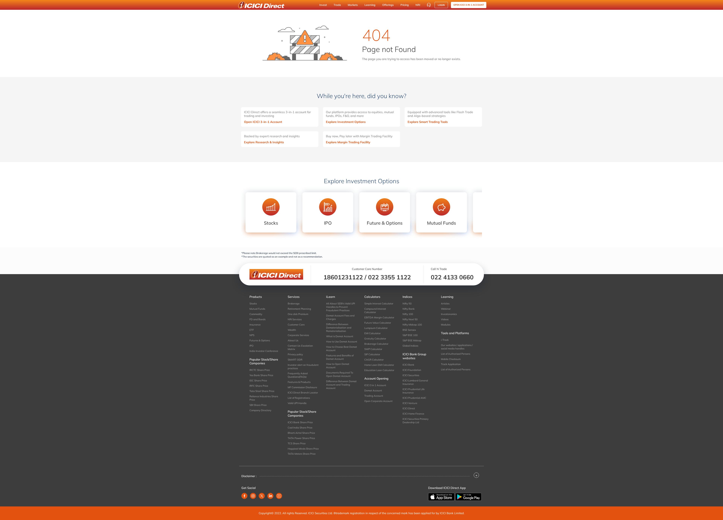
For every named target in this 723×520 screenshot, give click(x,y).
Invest (323, 5)
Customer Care (296, 324)
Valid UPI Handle (297, 403)
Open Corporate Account (378, 401)
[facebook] (244, 496)
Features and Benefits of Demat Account (340, 357)
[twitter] (262, 496)
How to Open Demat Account (337, 365)
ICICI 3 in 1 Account (375, 385)
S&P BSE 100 (410, 335)
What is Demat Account (339, 336)
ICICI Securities (411, 375)
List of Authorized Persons (455, 369)
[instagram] (253, 496)
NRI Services (295, 319)
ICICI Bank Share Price (300, 422)
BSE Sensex (409, 329)
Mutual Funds (257, 308)
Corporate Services (298, 335)
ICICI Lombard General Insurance (415, 382)
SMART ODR (295, 359)
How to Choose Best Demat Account (341, 348)
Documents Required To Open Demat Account (339, 374)
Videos (444, 319)
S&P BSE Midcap (412, 340)
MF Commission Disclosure (302, 387)
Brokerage (294, 303)
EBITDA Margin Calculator (379, 317)
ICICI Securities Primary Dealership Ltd (416, 420)
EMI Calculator (372, 333)
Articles (445, 303)
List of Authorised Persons (455, 353)
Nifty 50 (407, 303)
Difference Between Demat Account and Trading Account (341, 385)
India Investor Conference (263, 350)
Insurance (255, 324)
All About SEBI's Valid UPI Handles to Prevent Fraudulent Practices (340, 307)
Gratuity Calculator (375, 338)
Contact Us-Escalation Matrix (300, 347)
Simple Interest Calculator (378, 303)
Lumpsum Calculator (376, 327)
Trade (337, 5)
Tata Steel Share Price (261, 391)
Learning (370, 5)
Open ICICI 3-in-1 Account (263, 122)
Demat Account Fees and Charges (340, 317)
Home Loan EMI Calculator (379, 364)
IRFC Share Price (258, 385)
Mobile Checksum (451, 359)
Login (441, 5)
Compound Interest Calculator (375, 310)
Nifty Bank (409, 308)
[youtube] (279, 496)
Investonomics (449, 314)
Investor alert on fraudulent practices (303, 366)
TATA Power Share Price (301, 438)
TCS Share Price (297, 443)
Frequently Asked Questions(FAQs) (298, 375)
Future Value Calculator (377, 322)
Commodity (255, 314)
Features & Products (299, 382)
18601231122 (343, 277)
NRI (418, 5)
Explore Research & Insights (264, 142)
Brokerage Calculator (376, 343)
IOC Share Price (258, 380)
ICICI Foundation (412, 369)
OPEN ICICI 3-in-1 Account (468, 4)
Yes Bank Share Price (261, 375)
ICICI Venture (410, 403)
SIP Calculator (372, 354)
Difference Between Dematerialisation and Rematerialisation (338, 327)
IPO (251, 345)
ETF (251, 329)
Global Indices (410, 345)
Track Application (451, 364)
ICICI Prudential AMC (414, 397)
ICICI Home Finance (413, 413)
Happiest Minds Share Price (303, 448)
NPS (251, 335)
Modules (445, 324)
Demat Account (373, 390)
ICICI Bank (408, 364)
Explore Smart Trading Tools (428, 122)
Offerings (388, 5)
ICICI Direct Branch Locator (303, 392)
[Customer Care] (429, 5)
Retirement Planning (299, 308)
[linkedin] (270, 496)
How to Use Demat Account (341, 341)
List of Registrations (299, 397)
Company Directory (260, 410)
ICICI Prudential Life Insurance (414, 391)
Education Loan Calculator (379, 370)
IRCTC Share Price (259, 369)
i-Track (445, 339)
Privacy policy (295, 354)
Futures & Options (259, 340)
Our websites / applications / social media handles (457, 347)
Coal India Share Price (300, 427)
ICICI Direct (409, 408)
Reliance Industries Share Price (263, 398)
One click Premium (298, 314)
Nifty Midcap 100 (412, 324)
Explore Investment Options (346, 122)
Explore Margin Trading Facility (348, 142)
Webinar (446, 308)
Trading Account (373, 395)
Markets (353, 5)
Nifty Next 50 (410, 319)
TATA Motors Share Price (302, 453)
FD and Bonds (257, 319)
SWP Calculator (373, 349)
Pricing (404, 5)
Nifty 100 (408, 314)
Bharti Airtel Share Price (301, 432)
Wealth (292, 329)
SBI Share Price (258, 404)
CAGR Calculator (374, 359)
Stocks (253, 303)
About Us (293, 340)
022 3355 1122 (389, 277)
